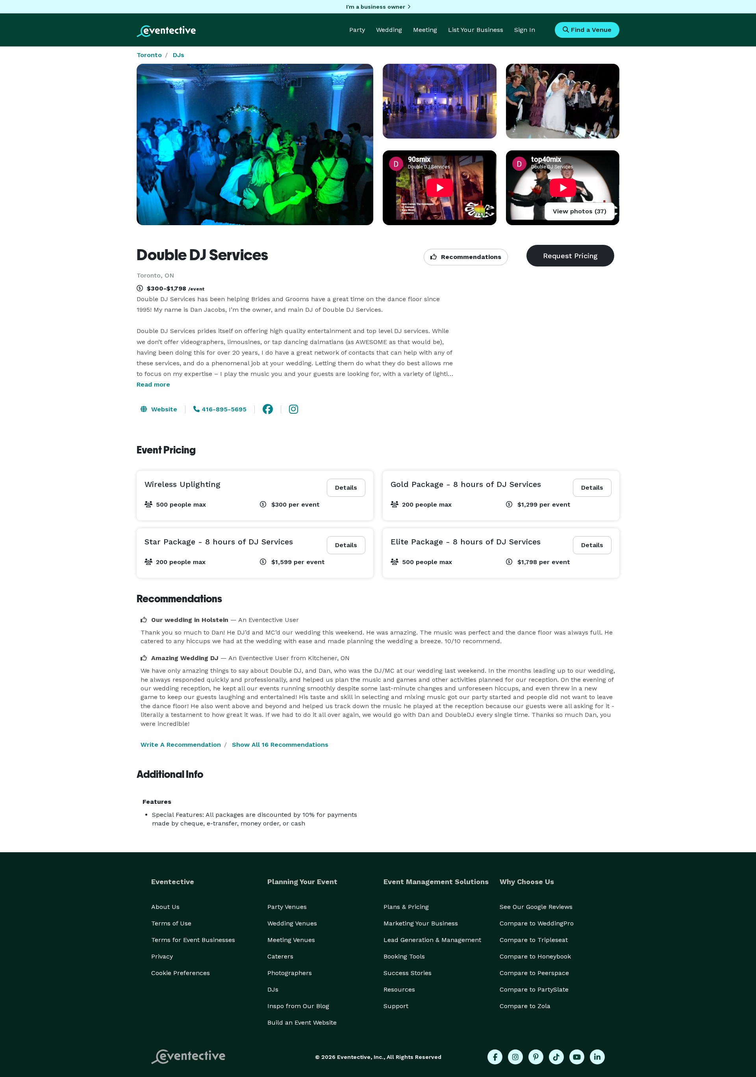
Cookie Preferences (180, 973)
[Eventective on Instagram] (515, 1056)
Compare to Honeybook (535, 956)
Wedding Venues (292, 923)
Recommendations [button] (470, 257)
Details (346, 487)
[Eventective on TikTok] (556, 1056)
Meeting (425, 29)
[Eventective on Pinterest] (535, 1056)
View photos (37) (579, 211)
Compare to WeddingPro (537, 923)
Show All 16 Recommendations (280, 744)
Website (163, 409)
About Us (165, 906)
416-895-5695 (223, 409)
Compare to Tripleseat (534, 940)
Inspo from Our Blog (298, 1006)
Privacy (162, 956)
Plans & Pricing (406, 906)
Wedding (389, 29)
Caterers (280, 956)
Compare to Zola (525, 1006)
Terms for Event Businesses (193, 940)
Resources (399, 989)
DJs (178, 55)
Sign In (524, 29)
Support (396, 1006)
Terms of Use (171, 923)
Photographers (289, 973)
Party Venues (287, 906)
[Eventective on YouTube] (576, 1056)
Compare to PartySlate (534, 989)
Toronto (149, 55)
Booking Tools (404, 956)
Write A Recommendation (181, 744)
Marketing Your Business (421, 923)
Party (357, 29)
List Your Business (475, 29)
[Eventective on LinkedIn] (597, 1056)
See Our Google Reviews (536, 906)
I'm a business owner (375, 7)
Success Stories (408, 973)
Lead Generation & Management (432, 940)
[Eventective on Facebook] (494, 1056)
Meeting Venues (291, 940)
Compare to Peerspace (534, 973)
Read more (153, 384)
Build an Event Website (302, 1022)
